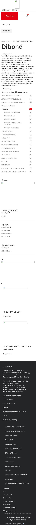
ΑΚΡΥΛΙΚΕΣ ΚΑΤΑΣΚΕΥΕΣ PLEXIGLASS (13, 172)
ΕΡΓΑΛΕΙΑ (4, 161)
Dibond (5, 109)
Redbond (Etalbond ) (9, 134)
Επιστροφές (7, 504)
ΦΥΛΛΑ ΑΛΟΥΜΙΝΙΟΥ (19, 41)
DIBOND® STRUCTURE (11, 128)
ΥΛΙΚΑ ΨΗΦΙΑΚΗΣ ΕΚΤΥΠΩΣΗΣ (11, 95)
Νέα (4, 491)
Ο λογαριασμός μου (9, 511)
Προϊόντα (9, 16)
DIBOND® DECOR (9, 116)
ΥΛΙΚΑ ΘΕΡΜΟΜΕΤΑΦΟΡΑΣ (10, 151)
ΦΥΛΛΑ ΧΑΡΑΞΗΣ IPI (8, 141)
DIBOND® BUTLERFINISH (12, 112)
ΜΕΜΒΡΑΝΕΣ (5, 165)
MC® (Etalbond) (8, 131)
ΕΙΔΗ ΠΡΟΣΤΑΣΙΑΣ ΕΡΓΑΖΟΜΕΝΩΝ (12, 168)
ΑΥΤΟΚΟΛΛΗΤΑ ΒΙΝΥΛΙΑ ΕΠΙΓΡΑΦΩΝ (13, 102)
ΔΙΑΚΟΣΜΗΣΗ (5, 155)
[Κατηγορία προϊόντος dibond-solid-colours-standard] (18, 321)
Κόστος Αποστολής (9, 508)
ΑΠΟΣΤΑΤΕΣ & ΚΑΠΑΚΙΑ (9, 158)
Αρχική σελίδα (6, 41)
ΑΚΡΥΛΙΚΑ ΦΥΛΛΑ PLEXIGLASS (11, 99)
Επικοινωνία (7, 498)
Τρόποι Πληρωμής (9, 501)
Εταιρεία (6, 488)
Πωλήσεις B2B (7, 495)
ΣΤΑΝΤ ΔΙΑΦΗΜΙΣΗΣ (8, 148)
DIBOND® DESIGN (10, 119)
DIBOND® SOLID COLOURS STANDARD (12, 123)
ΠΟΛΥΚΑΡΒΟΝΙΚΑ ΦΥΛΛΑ (9, 145)
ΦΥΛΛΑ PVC (5, 138)
